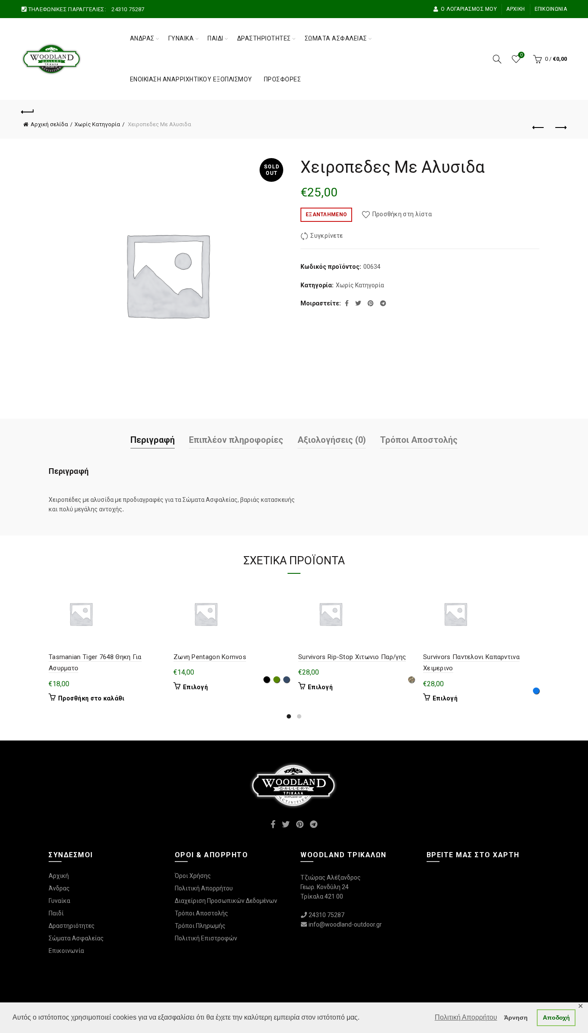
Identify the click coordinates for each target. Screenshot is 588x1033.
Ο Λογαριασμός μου (469, 9)
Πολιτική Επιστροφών (206, 938)
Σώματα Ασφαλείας (336, 38)
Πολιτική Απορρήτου (204, 888)
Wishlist (521, 55)
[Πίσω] (27, 110)
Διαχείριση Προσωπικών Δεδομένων (226, 900)
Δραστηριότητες (264, 38)
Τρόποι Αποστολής (419, 440)
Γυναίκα (181, 38)
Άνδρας (142, 38)
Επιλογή (195, 687)
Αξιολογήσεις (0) (331, 440)
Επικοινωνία (551, 9)
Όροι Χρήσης (193, 875)
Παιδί (215, 38)
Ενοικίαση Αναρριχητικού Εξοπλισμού (191, 79)
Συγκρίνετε (326, 235)
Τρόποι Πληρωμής (200, 925)
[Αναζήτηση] (497, 59)
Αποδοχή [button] (556, 1017)
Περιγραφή (152, 440)
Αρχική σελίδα (49, 124)
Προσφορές (282, 79)
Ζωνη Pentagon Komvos (209, 657)
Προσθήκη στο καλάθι (91, 698)
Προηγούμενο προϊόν (539, 128)
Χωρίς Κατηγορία (97, 124)
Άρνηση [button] (516, 1017)
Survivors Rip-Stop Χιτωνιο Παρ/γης (352, 657)
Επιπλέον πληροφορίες (236, 440)
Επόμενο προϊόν (560, 128)
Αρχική (515, 9)
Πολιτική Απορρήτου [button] (466, 1017)
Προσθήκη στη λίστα (402, 214)
